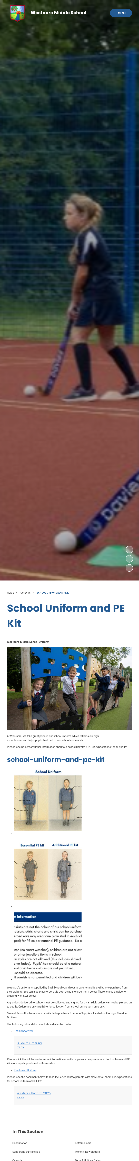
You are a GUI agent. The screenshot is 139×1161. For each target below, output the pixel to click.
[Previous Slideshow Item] (129, 559)
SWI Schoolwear (23, 1031)
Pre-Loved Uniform (25, 1070)
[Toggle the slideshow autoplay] (129, 568)
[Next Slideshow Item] (129, 549)
